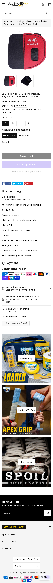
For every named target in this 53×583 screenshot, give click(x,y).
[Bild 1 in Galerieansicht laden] (9, 80)
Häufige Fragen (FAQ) (16, 323)
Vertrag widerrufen (14, 527)
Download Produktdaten (14, 316)
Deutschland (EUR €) (25, 559)
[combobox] (26, 13)
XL (29, 123)
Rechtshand (9, 135)
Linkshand (24, 135)
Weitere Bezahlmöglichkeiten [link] (26, 171)
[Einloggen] (43, 4)
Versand (17, 109)
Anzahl (5, 142)
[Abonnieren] (47, 513)
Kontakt (7, 548)
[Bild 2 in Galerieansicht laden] (26, 80)
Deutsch (19, 566)
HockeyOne (20, 572)
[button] (4, 4)
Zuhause (8, 21)
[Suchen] (46, 13)
